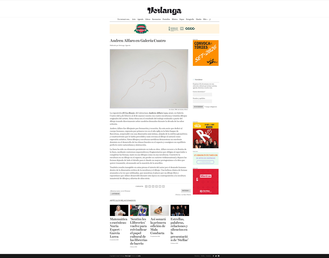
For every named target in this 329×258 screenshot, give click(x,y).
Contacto (208, 256)
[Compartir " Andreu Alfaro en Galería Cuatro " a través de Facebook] (146, 186)
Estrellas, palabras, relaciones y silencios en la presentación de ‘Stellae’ (179, 230)
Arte (134, 19)
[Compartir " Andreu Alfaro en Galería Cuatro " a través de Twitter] (149, 186)
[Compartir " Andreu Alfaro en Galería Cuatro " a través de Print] (163, 186)
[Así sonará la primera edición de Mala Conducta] (159, 210)
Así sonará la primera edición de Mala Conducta (158, 226)
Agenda (140, 19)
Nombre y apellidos (199, 98)
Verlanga (121, 45)
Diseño (198, 19)
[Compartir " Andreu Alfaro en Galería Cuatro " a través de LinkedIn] (153, 186)
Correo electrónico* (199, 91)
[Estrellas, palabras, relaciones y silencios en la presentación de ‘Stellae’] (180, 210)
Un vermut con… (123, 19)
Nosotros (197, 256)
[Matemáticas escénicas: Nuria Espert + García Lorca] (119, 210)
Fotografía (190, 19)
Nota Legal (128, 256)
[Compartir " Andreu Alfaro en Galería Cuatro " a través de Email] (160, 186)
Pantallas (166, 19)
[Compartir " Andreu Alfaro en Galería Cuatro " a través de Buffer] (156, 186)
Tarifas (203, 256)
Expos (181, 19)
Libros (147, 19)
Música (175, 19)
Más (205, 19)
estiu (139, 256)
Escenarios (156, 19)
